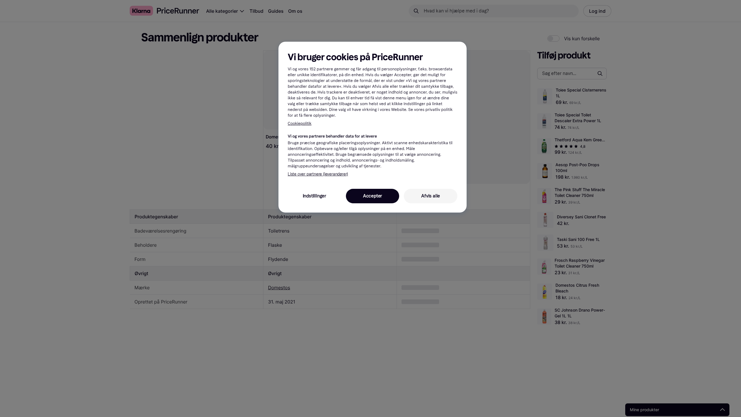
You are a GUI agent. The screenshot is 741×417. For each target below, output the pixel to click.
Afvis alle (430, 196)
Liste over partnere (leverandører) (318, 174)
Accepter (372, 196)
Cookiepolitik (299, 123)
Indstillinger (314, 196)
